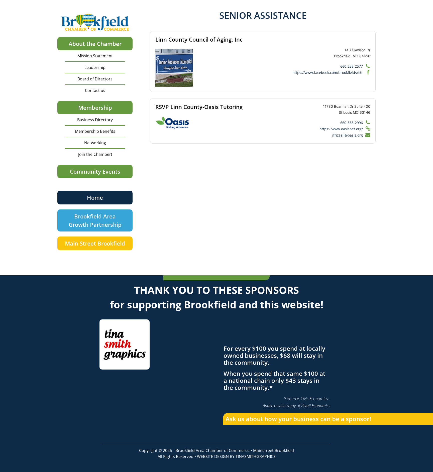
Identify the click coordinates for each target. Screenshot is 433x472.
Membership (95, 107)
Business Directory (95, 120)
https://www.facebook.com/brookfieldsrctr (327, 72)
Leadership (94, 67)
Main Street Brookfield (95, 243)
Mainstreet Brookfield (273, 450)
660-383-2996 (351, 122)
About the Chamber (95, 43)
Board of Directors (95, 79)
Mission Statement (95, 56)
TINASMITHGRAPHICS (256, 456)
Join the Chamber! (95, 154)
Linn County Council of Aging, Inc (199, 39)
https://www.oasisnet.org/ (341, 129)
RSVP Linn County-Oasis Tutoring (199, 106)
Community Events (95, 171)
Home (95, 197)
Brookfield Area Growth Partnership (95, 220)
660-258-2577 (351, 66)
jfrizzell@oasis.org (347, 135)
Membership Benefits (95, 131)
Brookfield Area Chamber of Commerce (212, 450)
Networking (95, 143)
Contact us (95, 90)
